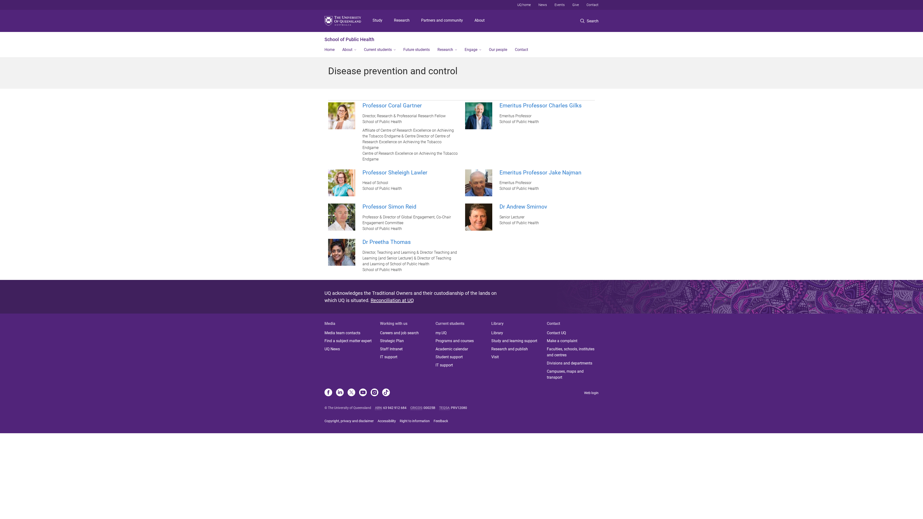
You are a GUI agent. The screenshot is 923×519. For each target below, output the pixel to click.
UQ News (332, 349)
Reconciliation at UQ (392, 300)
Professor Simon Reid (389, 207)
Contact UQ (556, 333)
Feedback (441, 421)
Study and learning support (514, 341)
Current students (378, 49)
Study (377, 20)
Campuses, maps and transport (565, 374)
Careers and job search (399, 333)
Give (575, 5)
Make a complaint (562, 341)
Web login (591, 393)
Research (402, 20)
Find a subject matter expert (348, 341)
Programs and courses (455, 341)
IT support (388, 357)
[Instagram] (374, 392)
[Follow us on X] (351, 392)
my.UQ (441, 333)
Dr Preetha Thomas (386, 242)
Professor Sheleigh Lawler (394, 172)
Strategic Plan (392, 341)
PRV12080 (459, 408)
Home (329, 49)
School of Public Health (349, 39)
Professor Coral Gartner (392, 105)
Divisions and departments (569, 363)
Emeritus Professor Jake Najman (540, 172)
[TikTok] (386, 392)
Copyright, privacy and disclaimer (349, 421)
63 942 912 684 (394, 408)
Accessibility (387, 421)
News (542, 5)
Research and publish (509, 349)
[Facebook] (328, 392)
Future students (416, 49)
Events (560, 5)
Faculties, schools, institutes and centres (570, 352)
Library (497, 333)
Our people (498, 49)
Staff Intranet (391, 349)
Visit (495, 357)
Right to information (415, 421)
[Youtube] (363, 392)
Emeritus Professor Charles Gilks (540, 105)
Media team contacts (342, 333)
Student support (449, 357)
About (479, 20)
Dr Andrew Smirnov (523, 207)
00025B (429, 408)
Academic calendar (452, 349)
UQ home (524, 5)
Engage (471, 49)
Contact (592, 5)
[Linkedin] (340, 392)
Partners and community (442, 20)
